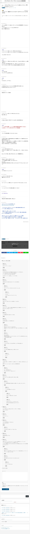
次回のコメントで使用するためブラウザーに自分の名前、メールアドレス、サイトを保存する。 (15, 486)
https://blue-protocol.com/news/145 (8, 205)
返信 (3, 267)
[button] (4, 252)
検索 (27, 496)
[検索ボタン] (29, 1)
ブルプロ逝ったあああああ (5, 507)
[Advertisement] (15, 39)
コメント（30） (14, 7)
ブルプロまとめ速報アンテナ (5, 528)
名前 (2, 482)
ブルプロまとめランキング (5, 527)
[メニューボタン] (1, 1)
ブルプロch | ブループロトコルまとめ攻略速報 (15, 0)
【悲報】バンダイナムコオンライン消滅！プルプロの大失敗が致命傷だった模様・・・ (14, 512)
